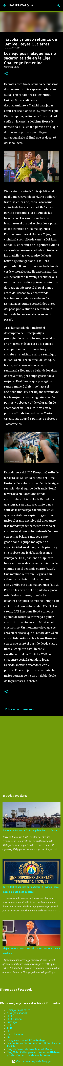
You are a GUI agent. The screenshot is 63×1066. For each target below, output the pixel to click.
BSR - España (15, 1034)
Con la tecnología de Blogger (33, 1061)
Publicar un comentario (19, 709)
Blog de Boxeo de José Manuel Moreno (30, 1049)
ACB (9, 1028)
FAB (9, 1037)
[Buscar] (58, 5)
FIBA (9, 1016)
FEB (9, 1031)
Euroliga (12, 1022)
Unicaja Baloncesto (18, 1010)
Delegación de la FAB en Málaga (26, 1040)
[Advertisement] (31, 752)
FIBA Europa (14, 1019)
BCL (9, 1025)
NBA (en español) (17, 1013)
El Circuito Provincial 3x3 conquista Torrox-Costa (30, 830)
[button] (6, 74)
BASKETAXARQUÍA (21, 5)
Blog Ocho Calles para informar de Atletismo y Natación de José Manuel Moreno (34, 1054)
